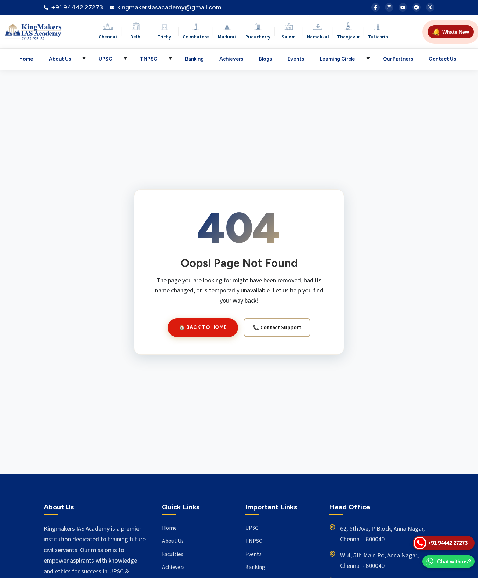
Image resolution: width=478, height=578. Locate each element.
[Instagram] (389, 7)
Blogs (265, 59)
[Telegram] (416, 7)
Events (296, 59)
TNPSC (148, 59)
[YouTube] (403, 7)
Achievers (231, 59)
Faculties (172, 554)
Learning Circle (337, 59)
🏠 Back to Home (203, 327)
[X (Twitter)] (430, 7)
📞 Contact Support (277, 327)
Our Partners (398, 59)
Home (26, 59)
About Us (60, 59)
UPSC (105, 59)
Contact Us (442, 59)
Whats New (450, 32)
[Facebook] (375, 7)
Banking (194, 59)
